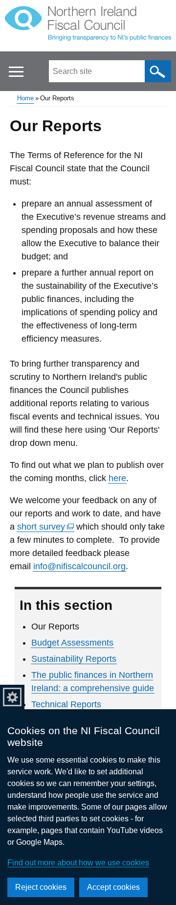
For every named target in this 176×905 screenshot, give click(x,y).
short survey (45, 527)
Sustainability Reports (73, 659)
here (117, 478)
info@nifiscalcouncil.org (79, 566)
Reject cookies (40, 887)
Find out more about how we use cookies (78, 863)
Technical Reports (66, 704)
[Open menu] (15, 71)
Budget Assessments (72, 643)
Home (25, 98)
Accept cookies (113, 887)
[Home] (88, 25)
